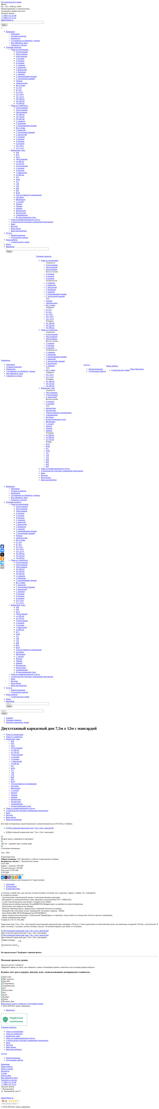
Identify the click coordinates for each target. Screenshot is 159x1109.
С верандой (21, 67)
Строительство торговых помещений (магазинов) (32, 222)
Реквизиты (15, 38)
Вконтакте (10, 1010)
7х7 (17, 182)
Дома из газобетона (19, 105)
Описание (10, 884)
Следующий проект (35, 1004)
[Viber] (9, 877)
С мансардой (21, 70)
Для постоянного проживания (28, 195)
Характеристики (13, 889)
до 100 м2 (20, 161)
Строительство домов (20, 242)
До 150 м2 (20, 101)
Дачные (19, 81)
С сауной (20, 202)
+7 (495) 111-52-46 (8, 15)
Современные (22, 215)
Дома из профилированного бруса (25, 220)
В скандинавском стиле (26, 217)
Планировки (11, 886)
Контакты (10, 246)
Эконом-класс (22, 83)
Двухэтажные (21, 54)
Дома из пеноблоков (20, 49)
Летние (19, 204)
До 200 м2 (20, 103)
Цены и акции (7, 1069)
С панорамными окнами (26, 76)
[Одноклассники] (16, 877)
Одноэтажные (22, 52)
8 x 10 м (19, 92)
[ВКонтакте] (2, 877)
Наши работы (12, 240)
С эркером (20, 137)
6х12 (18, 157)
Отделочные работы (19, 237)
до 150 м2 (20, 164)
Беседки (14, 226)
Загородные (21, 213)
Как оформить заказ (19, 43)
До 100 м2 (20, 99)
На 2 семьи (20, 85)
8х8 (17, 188)
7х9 (17, 186)
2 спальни (20, 58)
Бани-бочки (16, 228)
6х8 (17, 152)
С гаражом (20, 65)
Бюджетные (21, 211)
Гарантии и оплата (19, 45)
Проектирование (18, 235)
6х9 (17, 155)
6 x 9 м (19, 88)
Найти (4, 25)
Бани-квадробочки (19, 231)
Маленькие (20, 199)
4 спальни (20, 63)
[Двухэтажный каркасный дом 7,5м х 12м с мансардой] (30, 828)
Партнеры (15, 34)
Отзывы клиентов (18, 36)
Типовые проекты (13, 47)
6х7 (17, 177)
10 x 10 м (20, 94)
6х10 (18, 179)
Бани (13, 224)
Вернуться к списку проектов (13, 1004)
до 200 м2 (20, 175)
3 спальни (20, 61)
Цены (8, 244)
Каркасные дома (18, 150)
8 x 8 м (19, 90)
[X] (5, 877)
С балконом (21, 72)
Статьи (4, 1073)
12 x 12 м (20, 96)
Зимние (19, 208)
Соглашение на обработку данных (25, 41)
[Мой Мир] (19, 877)
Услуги (9, 233)
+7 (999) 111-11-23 (8, 18)
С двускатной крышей (25, 79)
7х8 (17, 184)
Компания (10, 32)
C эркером (20, 74)
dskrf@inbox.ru (7, 20)
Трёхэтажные (21, 56)
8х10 (18, 193)
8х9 (17, 190)
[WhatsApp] (12, 877)
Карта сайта (6, 1075)
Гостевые (20, 197)
